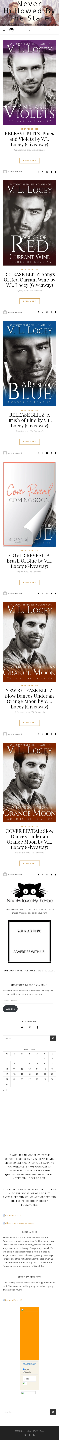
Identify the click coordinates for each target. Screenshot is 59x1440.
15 (45, 1069)
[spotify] (34, 1435)
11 (14, 1069)
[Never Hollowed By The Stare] (11, 30)
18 (14, 1074)
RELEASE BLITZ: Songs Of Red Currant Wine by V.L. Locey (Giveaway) (29, 279)
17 (7, 1074)
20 (29, 1074)
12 (22, 1069)
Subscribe (10, 1008)
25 (14, 1079)
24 (7, 1079)
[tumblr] (30, 1435)
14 (37, 1069)
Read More (29, 160)
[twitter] (25, 1435)
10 (7, 1069)
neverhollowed (15, 171)
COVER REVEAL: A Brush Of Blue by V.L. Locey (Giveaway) (29, 560)
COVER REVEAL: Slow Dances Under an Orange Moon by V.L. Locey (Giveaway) (29, 839)
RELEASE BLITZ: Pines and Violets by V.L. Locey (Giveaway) (29, 138)
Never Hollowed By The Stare (29, 10)
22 (45, 1074)
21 (37, 1074)
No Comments (38, 149)
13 (29, 1069)
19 (22, 1074)
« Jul (5, 1090)
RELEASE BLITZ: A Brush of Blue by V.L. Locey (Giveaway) (29, 420)
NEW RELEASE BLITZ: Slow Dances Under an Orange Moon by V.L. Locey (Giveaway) (29, 698)
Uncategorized (30, 129)
